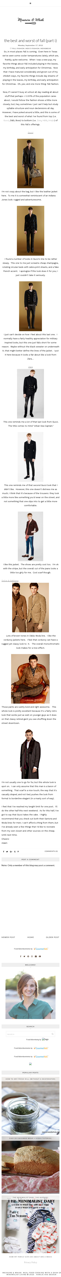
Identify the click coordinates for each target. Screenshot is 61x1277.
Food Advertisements (22, 949)
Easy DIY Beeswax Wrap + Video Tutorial (30, 1138)
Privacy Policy (30, 1262)
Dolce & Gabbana (10, 580)
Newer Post (8, 937)
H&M (44, 120)
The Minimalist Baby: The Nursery (30, 1197)
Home (31, 937)
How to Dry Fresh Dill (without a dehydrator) (31, 1079)
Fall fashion (18, 48)
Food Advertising (32, 1040)
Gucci (6, 120)
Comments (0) (51, 851)
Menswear (46, 48)
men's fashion (32, 48)
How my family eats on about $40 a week (30, 1257)
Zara (39, 120)
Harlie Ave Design (46, 1274)
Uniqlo (51, 120)
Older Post (52, 937)
